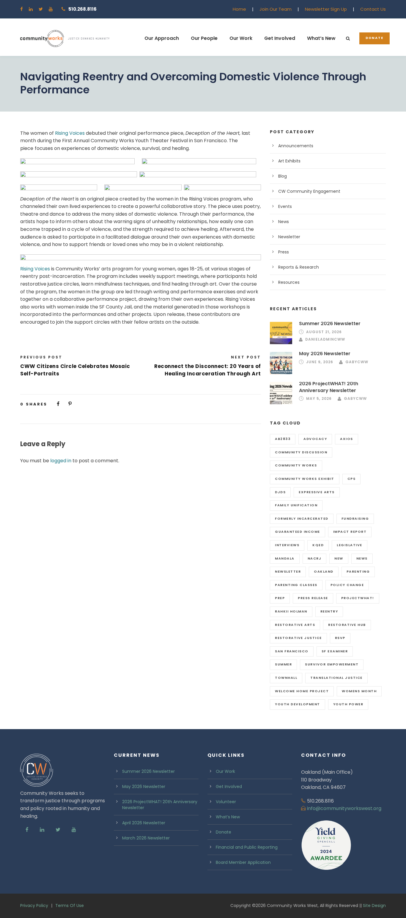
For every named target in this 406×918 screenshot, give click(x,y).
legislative (349, 545)
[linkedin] (31, 9)
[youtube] (51, 9)
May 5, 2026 (319, 398)
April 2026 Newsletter (143, 823)
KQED (318, 545)
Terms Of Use (69, 905)
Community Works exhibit (304, 478)
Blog (282, 176)
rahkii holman (291, 611)
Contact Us (373, 9)
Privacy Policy (34, 905)
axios (346, 438)
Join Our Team (275, 9)
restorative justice (298, 637)
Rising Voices (70, 133)
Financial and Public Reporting (247, 847)
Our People (204, 38)
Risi (23, 268)
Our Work (240, 38)
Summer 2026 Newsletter (330, 323)
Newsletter (289, 237)
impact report (350, 531)
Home (239, 9)
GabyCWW (356, 361)
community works (296, 465)
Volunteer (226, 802)
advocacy (315, 438)
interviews (287, 545)
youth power (348, 704)
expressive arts (317, 492)
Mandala (285, 558)
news (362, 558)
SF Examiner (335, 651)
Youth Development (297, 704)
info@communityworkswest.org (344, 808)
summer (283, 664)
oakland (323, 571)
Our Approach (161, 38)
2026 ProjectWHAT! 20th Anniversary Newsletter (328, 387)
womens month (359, 691)
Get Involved (279, 38)
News (283, 222)
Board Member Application (243, 862)
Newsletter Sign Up (326, 9)
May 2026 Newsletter (324, 353)
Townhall (286, 677)
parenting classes (296, 584)
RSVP (340, 637)
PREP (280, 598)
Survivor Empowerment (331, 664)
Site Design (374, 905)
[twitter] (41, 9)
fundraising (355, 518)
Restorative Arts (295, 624)
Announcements (295, 146)
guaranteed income (297, 531)
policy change (347, 584)
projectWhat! (357, 598)
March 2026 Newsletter (146, 838)
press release (313, 598)
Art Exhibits (289, 161)
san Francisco (292, 651)
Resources (289, 282)
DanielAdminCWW (325, 339)
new (338, 558)
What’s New (321, 38)
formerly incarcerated (301, 518)
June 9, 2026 (319, 361)
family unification (296, 505)
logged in (60, 460)
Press (283, 252)
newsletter (288, 571)
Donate (374, 37)
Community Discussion (301, 452)
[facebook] (21, 9)
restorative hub (347, 624)
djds (280, 492)
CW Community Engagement (309, 191)
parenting (358, 571)
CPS (351, 478)
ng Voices (38, 268)
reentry (329, 611)
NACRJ (315, 558)
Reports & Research (298, 267)
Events (285, 206)
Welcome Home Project (302, 691)
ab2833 (282, 438)
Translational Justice (336, 677)
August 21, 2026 (324, 331)
